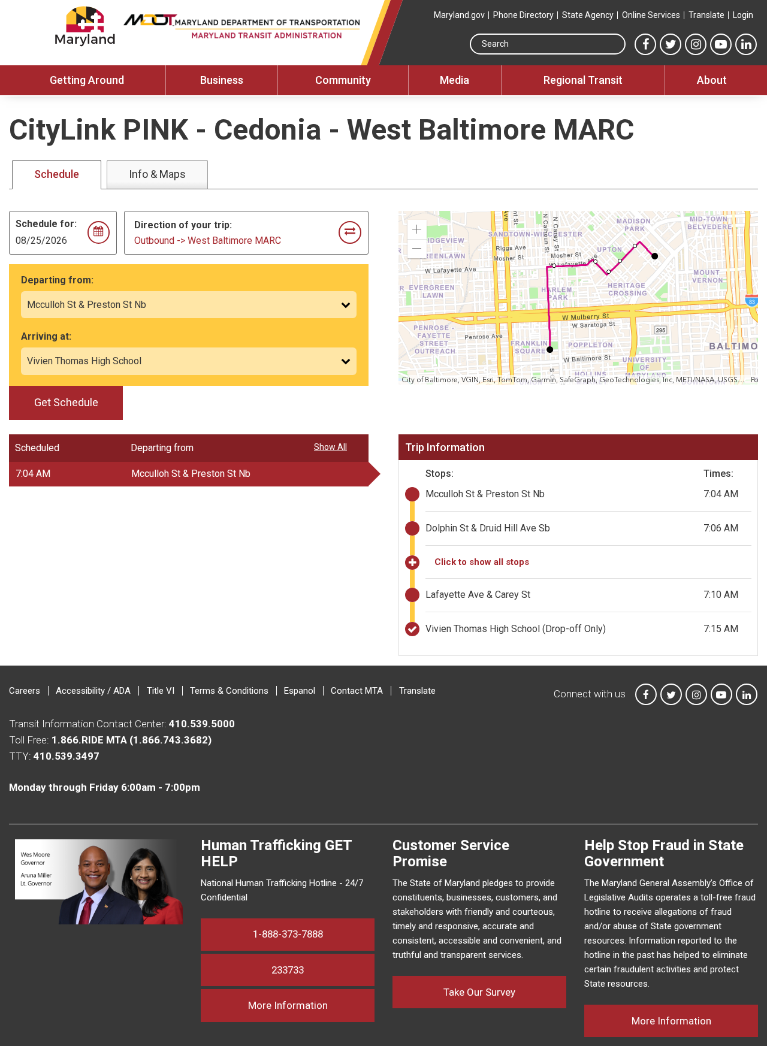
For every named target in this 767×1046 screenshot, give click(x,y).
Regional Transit (583, 80)
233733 (287, 970)
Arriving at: (46, 336)
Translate (706, 15)
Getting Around (87, 80)
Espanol (299, 690)
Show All (330, 447)
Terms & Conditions (229, 690)
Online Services (651, 15)
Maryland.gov (459, 15)
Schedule (56, 174)
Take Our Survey (479, 992)
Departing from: (57, 280)
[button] (417, 229)
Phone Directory (523, 15)
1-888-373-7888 (288, 934)
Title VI (160, 690)
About (712, 80)
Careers (24, 690)
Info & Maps (157, 174)
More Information (311, 1005)
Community (343, 80)
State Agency (588, 15)
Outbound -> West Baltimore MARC (207, 240)
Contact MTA (357, 690)
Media (454, 80)
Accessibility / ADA (93, 690)
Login (743, 15)
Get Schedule (66, 402)
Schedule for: (46, 223)
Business (221, 80)
